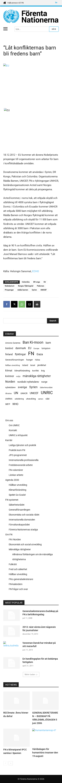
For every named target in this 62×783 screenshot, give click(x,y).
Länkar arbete (16, 475)
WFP (7, 404)
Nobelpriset (9, 286)
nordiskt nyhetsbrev (28, 381)
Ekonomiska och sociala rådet (24, 514)
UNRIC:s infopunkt (18, 435)
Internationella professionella (24, 460)
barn (48, 342)
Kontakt (13, 430)
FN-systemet (11, 499)
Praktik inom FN (17, 450)
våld (47, 399)
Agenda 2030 (12, 480)
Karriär (8, 440)
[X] (14, 304)
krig (43, 370)
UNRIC (47, 392)
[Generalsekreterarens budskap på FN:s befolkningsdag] (11, 615)
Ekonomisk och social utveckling (25, 544)
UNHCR (24, 393)
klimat (8, 370)
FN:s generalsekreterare (21, 579)
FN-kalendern (15, 584)
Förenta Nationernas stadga (23, 529)
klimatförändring (22, 370)
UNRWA (8, 399)
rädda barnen (22, 290)
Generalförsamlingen (14, 360)
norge (44, 381)
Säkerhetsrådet (46, 387)
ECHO (35, 271)
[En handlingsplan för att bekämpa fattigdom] (11, 663)
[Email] (29, 304)
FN (31, 353)
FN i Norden (15, 539)
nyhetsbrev (10, 387)
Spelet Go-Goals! (17, 494)
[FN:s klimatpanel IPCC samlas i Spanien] (16, 738)
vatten (40, 399)
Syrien (34, 290)
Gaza (40, 354)
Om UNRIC (14, 425)
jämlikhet (41, 365)
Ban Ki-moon (33, 342)
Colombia (26, 282)
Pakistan (40, 286)
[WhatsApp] (22, 304)
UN (16, 393)
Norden (10, 381)
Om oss (9, 420)
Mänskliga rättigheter (20, 549)
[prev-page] (5, 763)
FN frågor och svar (18, 589)
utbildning (19, 399)
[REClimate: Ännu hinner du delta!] (16, 701)
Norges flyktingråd (25, 286)
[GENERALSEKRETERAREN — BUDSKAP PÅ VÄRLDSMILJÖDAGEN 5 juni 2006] (45, 701)
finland (9, 354)
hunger (29, 359)
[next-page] (11, 763)
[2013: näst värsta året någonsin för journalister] (11, 631)
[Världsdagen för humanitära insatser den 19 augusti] (45, 737)
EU (45, 282)
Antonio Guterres (12, 343)
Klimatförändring (17, 490)
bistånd (9, 348)
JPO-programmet (18, 455)
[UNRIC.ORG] (31, 16)
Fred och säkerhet (18, 569)
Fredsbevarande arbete (21, 465)
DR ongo (36, 282)
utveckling (31, 399)
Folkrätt (13, 564)
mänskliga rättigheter (37, 376)
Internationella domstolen (22, 519)
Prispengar (9, 290)
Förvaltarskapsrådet (19, 524)
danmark (20, 348)
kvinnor (9, 376)
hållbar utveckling (12, 365)
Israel (32, 365)
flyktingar (20, 354)
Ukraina (8, 393)
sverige (22, 387)
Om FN (8, 534)
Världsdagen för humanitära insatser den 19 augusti (45, 752)
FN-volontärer (16, 470)
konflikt (35, 371)
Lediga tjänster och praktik (22, 445)
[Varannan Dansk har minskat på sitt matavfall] (11, 647)
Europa (36, 348)
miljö (18, 376)
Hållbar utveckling (18, 485)
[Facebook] (6, 304)
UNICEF (44, 290)
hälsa (37, 360)
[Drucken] (37, 304)
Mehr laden (30, 674)
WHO (15, 404)
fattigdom (45, 348)
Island (25, 365)
